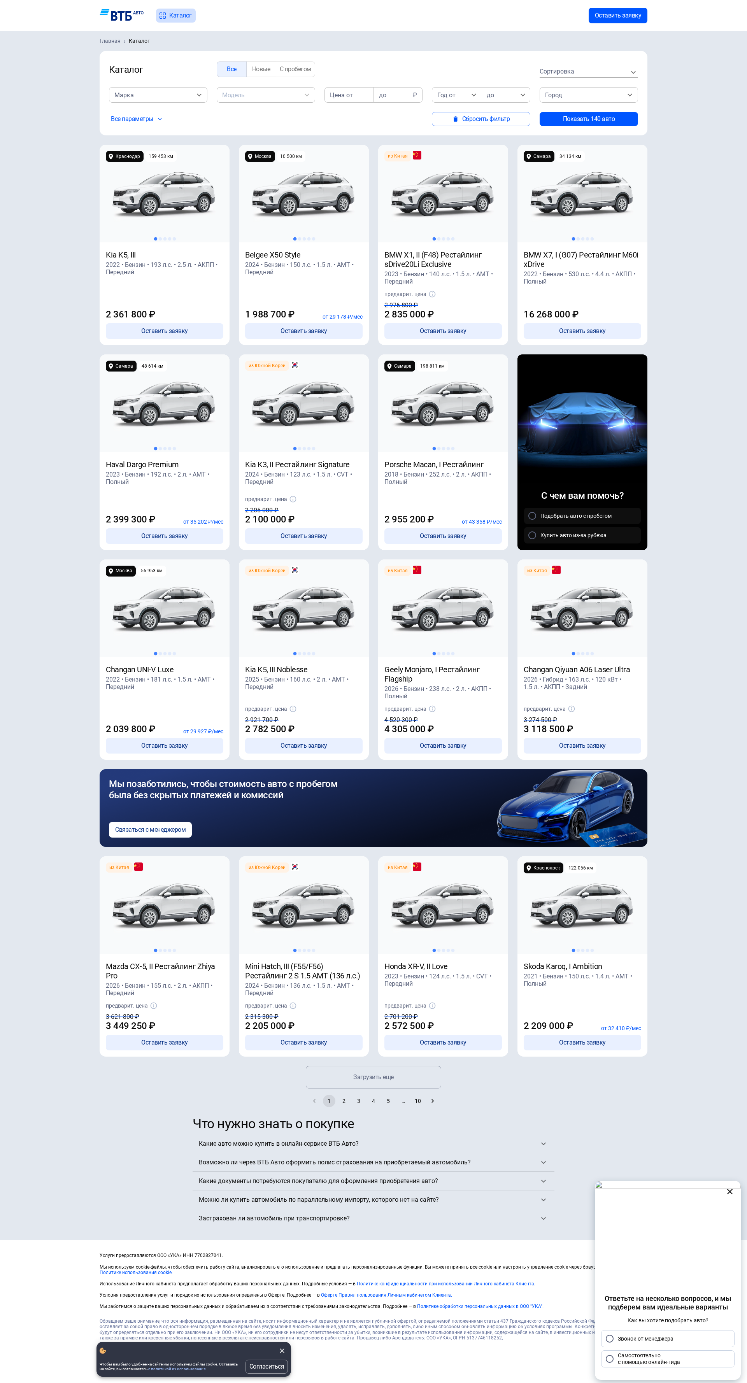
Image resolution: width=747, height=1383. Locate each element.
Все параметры (132, 119)
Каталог (180, 15)
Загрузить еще (373, 1077)
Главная (110, 41)
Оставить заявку (618, 15)
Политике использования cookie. (136, 1272)
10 (418, 1101)
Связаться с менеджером (150, 829)
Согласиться (266, 1366)
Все (232, 69)
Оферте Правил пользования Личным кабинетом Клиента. (386, 1295)
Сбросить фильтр (486, 119)
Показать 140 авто (589, 119)
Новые (261, 69)
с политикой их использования (176, 1369)
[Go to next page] (432, 1101)
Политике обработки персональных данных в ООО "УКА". (480, 1306)
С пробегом (295, 69)
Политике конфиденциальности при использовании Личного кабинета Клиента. (446, 1284)
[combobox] (589, 72)
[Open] (199, 94)
